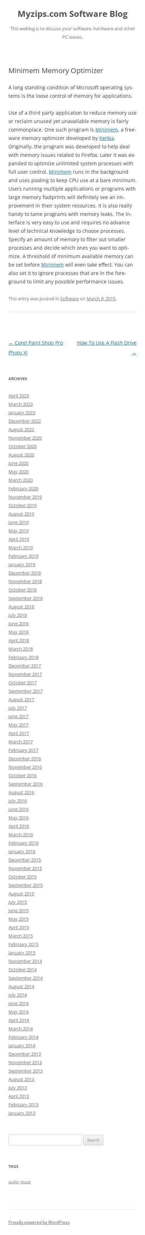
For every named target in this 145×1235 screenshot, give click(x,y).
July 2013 (17, 1087)
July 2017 (17, 708)
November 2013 (25, 1062)
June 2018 (18, 623)
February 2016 (23, 843)
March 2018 (20, 649)
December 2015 (24, 860)
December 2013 (24, 1054)
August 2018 (21, 606)
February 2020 (23, 488)
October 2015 (22, 877)
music (25, 1181)
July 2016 (17, 801)
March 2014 (20, 1028)
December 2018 (24, 573)
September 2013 (25, 1071)
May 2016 (18, 817)
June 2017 (18, 716)
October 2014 (22, 969)
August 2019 (21, 514)
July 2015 (17, 902)
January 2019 (21, 564)
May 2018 (18, 632)
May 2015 (18, 919)
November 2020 (25, 438)
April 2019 (18, 539)
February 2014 (23, 1037)
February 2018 (23, 657)
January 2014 (21, 1045)
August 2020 (21, 455)
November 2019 (25, 497)
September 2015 (25, 885)
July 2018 (17, 615)
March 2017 (20, 741)
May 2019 (18, 530)
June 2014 (18, 1003)
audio (13, 1181)
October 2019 (22, 505)
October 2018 (22, 590)
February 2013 (23, 1104)
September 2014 (25, 978)
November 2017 (25, 674)
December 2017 (24, 666)
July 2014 (17, 995)
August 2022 (21, 429)
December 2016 (24, 758)
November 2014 (25, 961)
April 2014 (18, 1020)
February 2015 (23, 944)
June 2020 (18, 463)
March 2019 (20, 547)
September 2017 (25, 691)
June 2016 (18, 809)
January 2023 (21, 412)
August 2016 (21, 792)
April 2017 (18, 733)
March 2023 (20, 404)
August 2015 (21, 893)
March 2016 (20, 834)
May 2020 (18, 471)
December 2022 (24, 421)
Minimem (106, 129)
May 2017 (18, 725)
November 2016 (25, 767)
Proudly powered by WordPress (39, 1222)
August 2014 (21, 986)
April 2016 (18, 826)
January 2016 (21, 851)
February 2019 (23, 556)
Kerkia (106, 138)
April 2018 (18, 640)
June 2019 (18, 522)
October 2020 (22, 446)
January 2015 (21, 952)
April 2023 (18, 395)
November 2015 (25, 868)
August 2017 (21, 699)
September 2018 (25, 598)
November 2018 (25, 581)
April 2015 (18, 927)
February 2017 (23, 750)
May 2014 (18, 1012)
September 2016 (25, 784)
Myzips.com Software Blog (73, 13)
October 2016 (22, 775)
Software (69, 298)
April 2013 (18, 1096)
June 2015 (18, 910)
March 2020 (20, 480)
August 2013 (21, 1079)
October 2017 (22, 682)
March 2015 (20, 936)
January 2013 (21, 1113)
